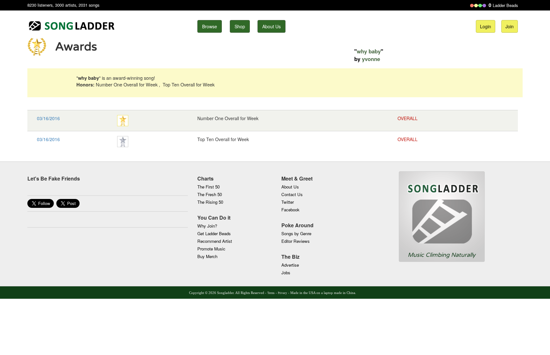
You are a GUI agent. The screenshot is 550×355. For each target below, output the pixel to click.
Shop (240, 26)
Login (485, 26)
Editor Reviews (295, 241)
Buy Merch (207, 256)
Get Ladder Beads (214, 233)
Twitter (287, 202)
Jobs (285, 273)
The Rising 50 (210, 202)
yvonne (371, 59)
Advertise (290, 265)
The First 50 (208, 187)
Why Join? (207, 226)
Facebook (290, 210)
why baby (369, 51)
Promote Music (211, 249)
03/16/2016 (48, 118)
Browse (209, 26)
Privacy (282, 293)
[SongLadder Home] (441, 211)
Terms (271, 293)
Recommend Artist (214, 241)
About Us (271, 26)
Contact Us (292, 194)
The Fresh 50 (209, 194)
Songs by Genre (296, 233)
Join (509, 26)
